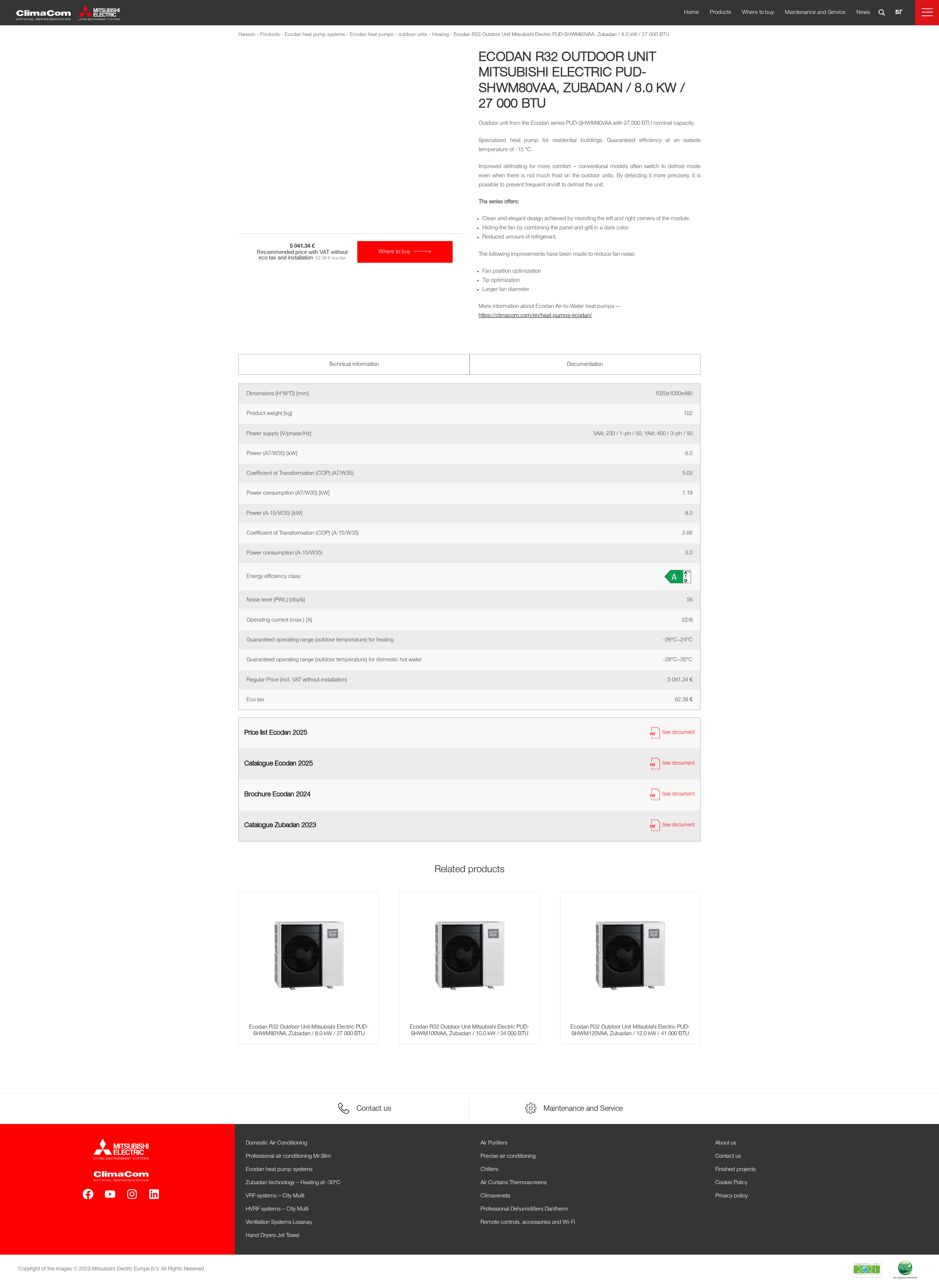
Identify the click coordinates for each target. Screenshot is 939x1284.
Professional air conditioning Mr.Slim (288, 1156)
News (863, 12)
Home (691, 12)
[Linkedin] (154, 1194)
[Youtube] (110, 1194)
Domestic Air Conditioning (276, 1143)
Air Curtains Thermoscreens (514, 1182)
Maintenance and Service (815, 12)
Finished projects (735, 1169)
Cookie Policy (731, 1182)
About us (725, 1143)
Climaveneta (495, 1195)
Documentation (585, 364)
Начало (246, 34)
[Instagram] (132, 1194)
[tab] (354, 364)
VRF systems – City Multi (275, 1195)
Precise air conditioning (508, 1156)
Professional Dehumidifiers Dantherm (524, 1209)
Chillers (489, 1169)
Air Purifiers (494, 1143)
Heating (440, 34)
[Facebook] (88, 1194)
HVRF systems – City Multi (277, 1209)
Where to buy (758, 12)
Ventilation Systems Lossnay (279, 1222)
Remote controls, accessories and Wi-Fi (528, 1222)
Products (720, 12)
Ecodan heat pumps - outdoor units (388, 34)
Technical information (354, 364)
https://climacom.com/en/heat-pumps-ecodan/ (535, 315)
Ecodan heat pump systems (315, 34)
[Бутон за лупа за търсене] (882, 12)
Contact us (728, 1156)
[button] (927, 12)
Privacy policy (731, 1195)
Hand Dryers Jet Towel (272, 1235)
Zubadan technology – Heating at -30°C (293, 1182)
